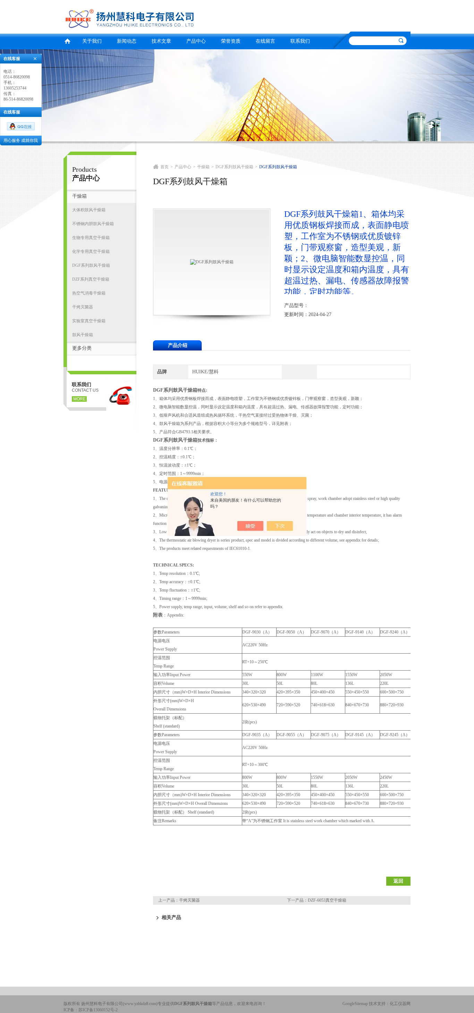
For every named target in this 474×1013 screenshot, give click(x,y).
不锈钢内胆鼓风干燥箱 (93, 223)
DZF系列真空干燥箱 (90, 279)
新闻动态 (126, 41)
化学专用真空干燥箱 (91, 251)
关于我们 (92, 41)
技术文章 (161, 41)
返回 (398, 881)
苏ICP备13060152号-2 (98, 1009)
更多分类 (82, 348)
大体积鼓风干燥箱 (88, 209)
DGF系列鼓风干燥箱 (91, 265)
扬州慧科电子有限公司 (149, 16)
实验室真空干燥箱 (88, 320)
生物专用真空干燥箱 (91, 237)
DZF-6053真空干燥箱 (327, 900)
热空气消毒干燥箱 (88, 293)
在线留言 (265, 41)
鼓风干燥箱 (82, 334)
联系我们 (300, 41)
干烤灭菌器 (82, 307)
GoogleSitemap (355, 1003)
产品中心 (196, 41)
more (79, 399)
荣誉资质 (230, 41)
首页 (67, 40)
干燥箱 (79, 196)
